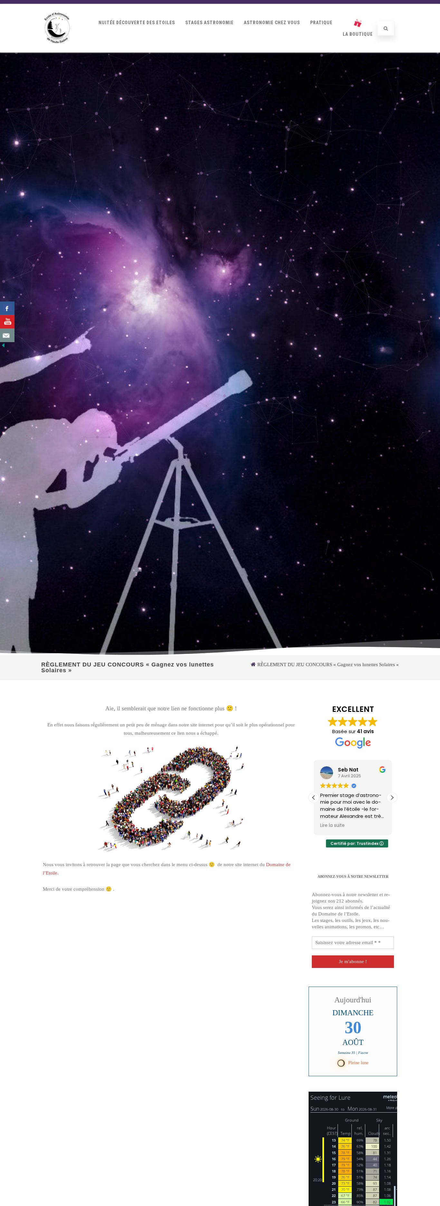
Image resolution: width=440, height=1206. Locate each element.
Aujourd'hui (352, 1000)
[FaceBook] (7, 308)
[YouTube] (7, 322)
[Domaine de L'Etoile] (57, 50)
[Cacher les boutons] (3, 346)
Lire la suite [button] (332, 825)
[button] (392, 797)
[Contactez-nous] (7, 335)
